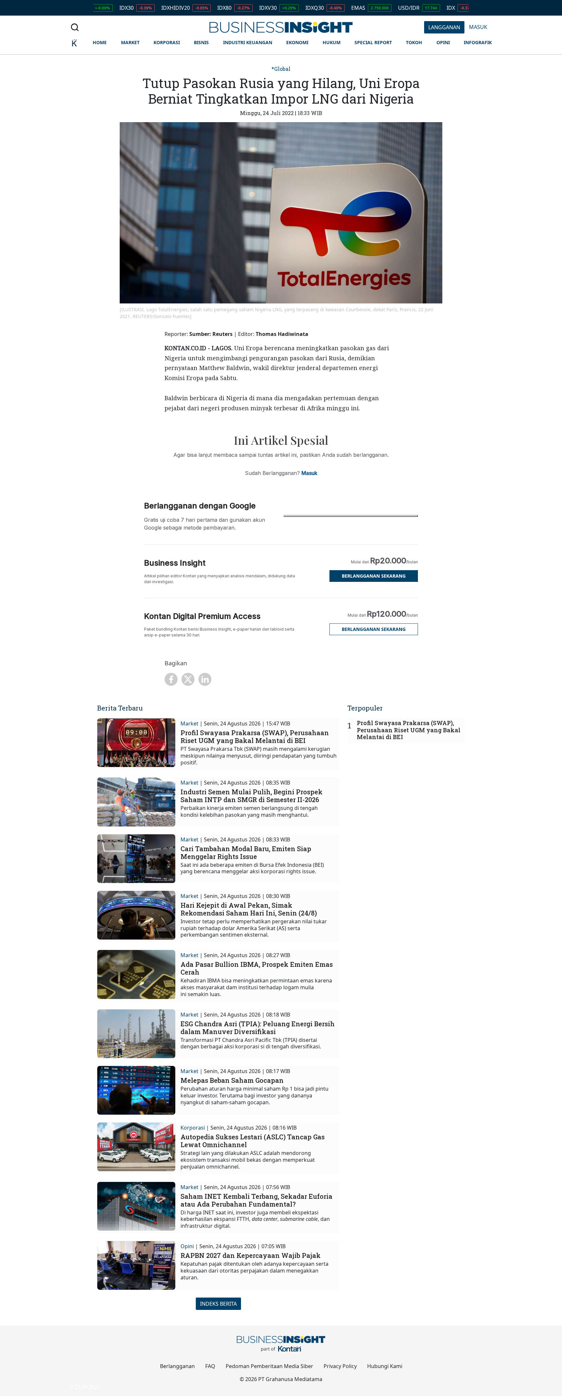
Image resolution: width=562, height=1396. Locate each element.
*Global (281, 68)
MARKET (130, 42)
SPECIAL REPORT (373, 42)
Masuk (309, 473)
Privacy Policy (340, 1366)
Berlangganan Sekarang (374, 576)
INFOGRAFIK (478, 42)
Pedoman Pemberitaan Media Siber (269, 1366)
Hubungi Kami (384, 1366)
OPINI (443, 42)
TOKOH (414, 42)
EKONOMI (297, 42)
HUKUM (332, 42)
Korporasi (193, 1127)
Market (189, 723)
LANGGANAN (444, 27)
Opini (187, 1246)
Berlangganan (177, 1366)
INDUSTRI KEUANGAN (247, 42)
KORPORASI (167, 42)
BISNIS (201, 42)
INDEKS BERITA (218, 1303)
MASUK (478, 27)
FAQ (210, 1366)
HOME (100, 42)
